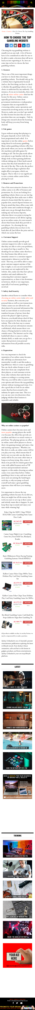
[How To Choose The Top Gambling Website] (7, 45)
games (25, 141)
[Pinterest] (19, 45)
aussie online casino (16, 94)
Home (4, 31)
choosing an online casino (11, 298)
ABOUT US (11, 999)
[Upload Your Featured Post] (17, 1008)
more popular (6, 432)
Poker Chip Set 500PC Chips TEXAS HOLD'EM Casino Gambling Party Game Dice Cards (17, 514)
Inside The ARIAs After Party (17, 937)
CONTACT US (16, 999)
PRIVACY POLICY (22, 999)
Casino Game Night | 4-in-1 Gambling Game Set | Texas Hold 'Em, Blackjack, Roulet (17, 536)
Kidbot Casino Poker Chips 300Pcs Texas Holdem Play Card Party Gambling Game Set (17, 576)
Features (9, 31)
